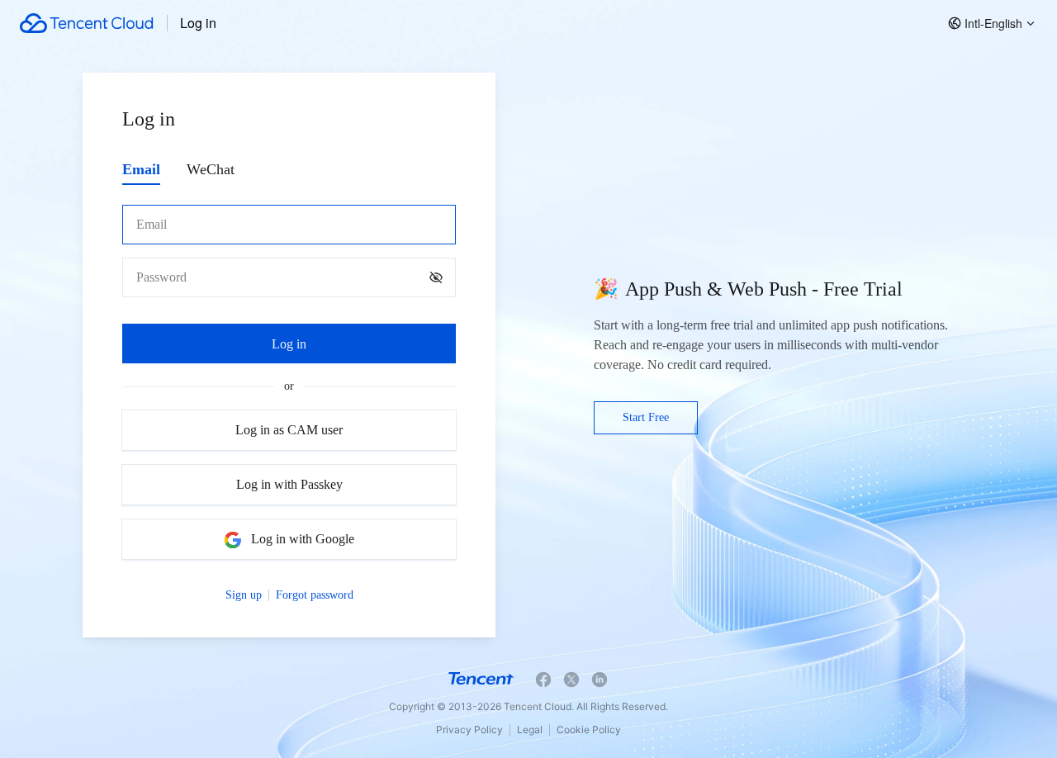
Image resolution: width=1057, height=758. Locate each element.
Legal (530, 729)
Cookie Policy (589, 729)
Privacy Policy (469, 729)
